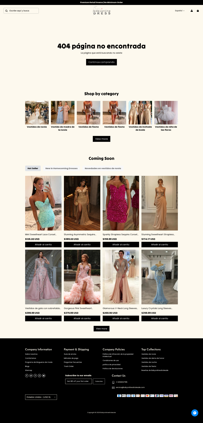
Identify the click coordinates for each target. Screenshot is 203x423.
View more (101, 139)
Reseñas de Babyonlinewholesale (154, 370)
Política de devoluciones (113, 368)
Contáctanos (30, 358)
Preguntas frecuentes (73, 362)
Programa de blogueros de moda (38, 362)
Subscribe (99, 381)
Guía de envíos (70, 354)
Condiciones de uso (111, 360)
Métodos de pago (71, 358)
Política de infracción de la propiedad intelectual (118, 355)
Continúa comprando (101, 62)
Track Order (69, 366)
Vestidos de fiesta (148, 366)
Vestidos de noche (149, 362)
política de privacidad (111, 364)
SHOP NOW (113, 2)
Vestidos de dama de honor (152, 358)
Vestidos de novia (148, 354)
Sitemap (28, 370)
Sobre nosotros (31, 354)
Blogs (27, 366)
